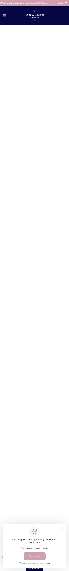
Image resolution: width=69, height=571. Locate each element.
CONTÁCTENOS (34, 451)
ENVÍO (34, 481)
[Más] (20, 121)
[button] (32, 163)
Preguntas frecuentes (34, 461)
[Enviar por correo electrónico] (25, 163)
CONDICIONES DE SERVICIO (34, 491)
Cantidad (8, 114)
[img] (23, 512)
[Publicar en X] (11, 163)
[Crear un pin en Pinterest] (18, 163)
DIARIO (34, 466)
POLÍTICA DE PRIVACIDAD (34, 496)
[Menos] (6, 121)
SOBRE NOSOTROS (34, 446)
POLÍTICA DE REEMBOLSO (34, 486)
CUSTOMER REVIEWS (34, 456)
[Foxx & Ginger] (34, 19)
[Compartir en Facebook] (4, 163)
